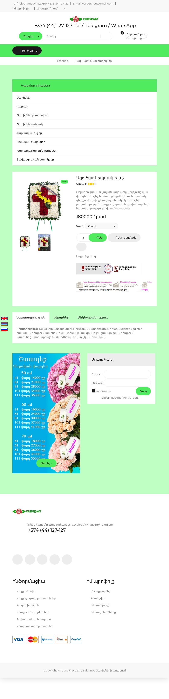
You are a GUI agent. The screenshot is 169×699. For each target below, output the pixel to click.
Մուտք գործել (100, 591)
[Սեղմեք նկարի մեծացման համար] (44, 203)
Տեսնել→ (46, 463)
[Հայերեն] (4, 324)
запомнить (103, 391)
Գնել (99, 237)
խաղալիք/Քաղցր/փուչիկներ (36, 150)
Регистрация (132, 397)
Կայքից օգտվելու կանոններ (36, 598)
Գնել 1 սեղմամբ (125, 237)
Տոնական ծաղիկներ (30, 141)
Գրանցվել (97, 598)
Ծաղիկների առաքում (110, 670)
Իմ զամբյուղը (99, 605)
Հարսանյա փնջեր (29, 133)
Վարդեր (22, 106)
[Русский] (4, 329)
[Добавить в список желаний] (81, 247)
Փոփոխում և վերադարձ (33, 619)
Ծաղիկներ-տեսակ (29, 124)
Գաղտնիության (27, 605)
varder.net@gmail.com (97, 3)
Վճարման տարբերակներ (34, 626)
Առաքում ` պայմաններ (32, 612)
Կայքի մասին (25, 591)
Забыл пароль (111, 397)
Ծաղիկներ (23, 97)
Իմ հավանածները (103, 612)
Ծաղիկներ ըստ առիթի (32, 115)
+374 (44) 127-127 (58, 3)
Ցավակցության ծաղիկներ (35, 159)
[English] (4, 318)
